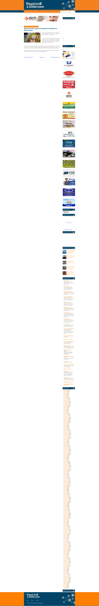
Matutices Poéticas (67, 368)
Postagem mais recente (28, 57)
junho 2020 (65, 489)
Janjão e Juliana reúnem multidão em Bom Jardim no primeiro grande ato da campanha (69, 309)
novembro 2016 (66, 546)
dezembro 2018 (66, 513)
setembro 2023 (66, 437)
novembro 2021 (66, 466)
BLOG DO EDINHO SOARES (68, 296)
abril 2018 (65, 523)
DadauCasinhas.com (67, 350)
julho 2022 (65, 455)
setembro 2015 (66, 565)
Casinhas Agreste (67, 312)
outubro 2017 (65, 531)
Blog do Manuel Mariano (68, 341)
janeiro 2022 (65, 463)
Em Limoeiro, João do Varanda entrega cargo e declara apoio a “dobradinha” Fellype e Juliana (68, 304)
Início (27, 11)
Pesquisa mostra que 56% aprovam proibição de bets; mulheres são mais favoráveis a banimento (71, 267)
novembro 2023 (66, 434)
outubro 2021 (65, 467)
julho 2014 (65, 583)
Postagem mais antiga (55, 57)
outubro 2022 (65, 451)
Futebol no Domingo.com (68, 364)
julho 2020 (65, 487)
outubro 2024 (65, 419)
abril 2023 (65, 443)
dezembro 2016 (66, 545)
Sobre (31, 11)
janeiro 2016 (65, 559)
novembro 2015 (66, 562)
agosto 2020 (65, 486)
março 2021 (65, 477)
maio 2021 (65, 474)
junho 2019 (65, 505)
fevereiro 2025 (66, 414)
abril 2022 (65, 459)
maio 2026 (65, 394)
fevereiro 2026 (66, 398)
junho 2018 (65, 521)
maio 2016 (65, 554)
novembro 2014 (66, 578)
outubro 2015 (65, 563)
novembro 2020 (66, 482)
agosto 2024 (65, 422)
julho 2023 (65, 439)
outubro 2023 (65, 435)
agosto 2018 (65, 518)
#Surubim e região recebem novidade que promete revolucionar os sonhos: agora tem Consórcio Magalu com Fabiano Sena (69, 331)
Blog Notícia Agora (67, 345)
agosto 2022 (65, 454)
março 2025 (65, 413)
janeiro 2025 (65, 415)
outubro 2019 (65, 499)
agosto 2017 (65, 534)
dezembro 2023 (66, 433)
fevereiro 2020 (66, 494)
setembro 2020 (66, 485)
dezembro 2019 (66, 497)
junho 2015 (65, 569)
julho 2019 (65, 503)
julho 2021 (65, 471)
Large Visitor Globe (68, 229)
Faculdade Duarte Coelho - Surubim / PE (69, 384)
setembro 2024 (66, 421)
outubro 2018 (65, 515)
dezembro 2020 (66, 481)
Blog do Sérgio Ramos (68, 291)
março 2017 (65, 541)
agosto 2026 (65, 390)
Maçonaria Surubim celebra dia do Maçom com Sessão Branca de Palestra (71, 256)
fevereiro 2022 (66, 462)
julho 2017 (65, 535)
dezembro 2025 (66, 401)
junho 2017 (65, 537)
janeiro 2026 (65, 399)
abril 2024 (65, 427)
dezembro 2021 (66, 465)
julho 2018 (65, 519)
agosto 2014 (65, 582)
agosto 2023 (65, 438)
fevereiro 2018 (66, 526)
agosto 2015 (65, 566)
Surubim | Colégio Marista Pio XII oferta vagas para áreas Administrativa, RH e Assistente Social (71, 252)
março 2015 (65, 573)
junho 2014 (65, 585)
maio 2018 (65, 522)
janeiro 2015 (65, 575)
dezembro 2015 (66, 561)
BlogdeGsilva (66, 371)
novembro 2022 (66, 450)
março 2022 (65, 461)
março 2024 (65, 429)
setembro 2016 (66, 549)
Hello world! (65, 336)
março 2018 (65, 525)
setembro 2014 (66, 581)
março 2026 (65, 397)
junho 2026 (65, 393)
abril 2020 (65, 491)
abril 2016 (65, 555)
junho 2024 (65, 425)
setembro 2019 (66, 501)
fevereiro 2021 (66, 478)
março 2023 (65, 445)
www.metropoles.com (42, 51)
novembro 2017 (66, 530)
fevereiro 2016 (66, 558)
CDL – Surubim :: (67, 324)
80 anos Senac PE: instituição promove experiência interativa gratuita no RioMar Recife (68, 288)
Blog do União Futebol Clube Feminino (69, 357)
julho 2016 (65, 551)
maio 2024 (65, 426)
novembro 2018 (66, 514)
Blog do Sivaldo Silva (67, 307)
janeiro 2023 (65, 447)
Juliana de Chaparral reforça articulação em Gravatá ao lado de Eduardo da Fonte (69, 282)
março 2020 (65, 493)
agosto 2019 (65, 502)
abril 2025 (65, 411)
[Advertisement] (71, 41)
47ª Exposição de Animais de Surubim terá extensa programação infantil (70, 262)
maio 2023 (65, 442)
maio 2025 (65, 410)
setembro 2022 (66, 453)
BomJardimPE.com (67, 319)
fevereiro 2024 (66, 430)
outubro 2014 (65, 579)
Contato (35, 11)
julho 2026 (65, 391)
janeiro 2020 (65, 495)
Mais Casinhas (66, 280)
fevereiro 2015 (66, 574)
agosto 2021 (65, 470)
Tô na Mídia (66, 361)
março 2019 (65, 509)
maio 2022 (65, 458)
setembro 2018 (66, 517)
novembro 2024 (66, 418)
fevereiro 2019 (66, 510)
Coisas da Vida (66, 286)
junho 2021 (65, 473)
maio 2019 (65, 506)
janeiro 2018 (65, 527)
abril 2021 (65, 475)
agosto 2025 (65, 406)
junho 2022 (65, 457)
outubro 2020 (65, 483)
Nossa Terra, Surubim (68, 339)
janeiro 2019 (65, 511)
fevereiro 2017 (66, 542)
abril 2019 (65, 507)
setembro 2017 (66, 533)
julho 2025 (65, 407)
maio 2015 (65, 570)
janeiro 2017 (65, 543)
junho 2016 (65, 553)
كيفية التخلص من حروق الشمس (68, 362)
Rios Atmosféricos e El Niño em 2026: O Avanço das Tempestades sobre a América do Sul (69, 321)
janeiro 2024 (65, 431)
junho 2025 (65, 409)
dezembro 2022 (66, 449)
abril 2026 (65, 395)
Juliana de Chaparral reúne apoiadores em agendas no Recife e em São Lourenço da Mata (69, 298)
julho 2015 (65, 567)
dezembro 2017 (66, 529)
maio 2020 (65, 490)
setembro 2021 (66, 469)
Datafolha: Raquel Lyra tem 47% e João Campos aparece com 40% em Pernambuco (69, 293)
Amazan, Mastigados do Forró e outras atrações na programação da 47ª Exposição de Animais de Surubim (71, 273)
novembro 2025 (66, 402)
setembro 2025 (66, 405)
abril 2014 (65, 587)
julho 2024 (65, 423)
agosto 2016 (65, 550)
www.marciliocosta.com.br (69, 381)
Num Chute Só (66, 377)
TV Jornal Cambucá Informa (69, 328)
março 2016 (65, 557)
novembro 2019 (66, 498)
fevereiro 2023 (66, 446)
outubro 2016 (65, 547)
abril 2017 (65, 539)
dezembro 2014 (66, 577)
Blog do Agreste (67, 302)
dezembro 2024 (66, 417)
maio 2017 (65, 538)
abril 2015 (65, 571)
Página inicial (42, 57)
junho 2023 (65, 441)
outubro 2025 (65, 403)
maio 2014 (65, 586)
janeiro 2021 (65, 479)
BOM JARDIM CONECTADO (68, 335)
